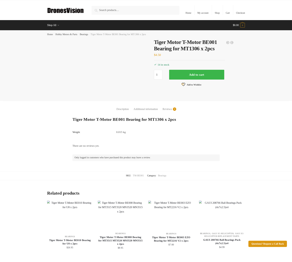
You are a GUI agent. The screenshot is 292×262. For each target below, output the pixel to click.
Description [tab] (122, 109)
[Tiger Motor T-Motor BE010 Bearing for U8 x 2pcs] (70, 216)
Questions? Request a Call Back (267, 244)
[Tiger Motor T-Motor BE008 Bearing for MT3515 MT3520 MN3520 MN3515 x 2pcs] (120, 215)
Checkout (240, 13)
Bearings (84, 34)
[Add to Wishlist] (88, 204)
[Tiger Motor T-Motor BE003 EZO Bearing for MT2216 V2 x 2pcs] (171, 215)
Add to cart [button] (70, 255)
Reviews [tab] (167, 109)
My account (203, 13)
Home (188, 13)
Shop (217, 13)
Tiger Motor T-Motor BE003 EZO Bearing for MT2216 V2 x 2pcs (171, 239)
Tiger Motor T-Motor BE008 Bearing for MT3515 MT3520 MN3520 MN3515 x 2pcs (120, 240)
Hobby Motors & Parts (66, 34)
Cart (228, 13)
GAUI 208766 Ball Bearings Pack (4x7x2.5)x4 (221, 242)
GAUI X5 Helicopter (223, 233)
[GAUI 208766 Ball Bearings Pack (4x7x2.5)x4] (222, 215)
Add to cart (196, 74)
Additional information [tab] (145, 109)
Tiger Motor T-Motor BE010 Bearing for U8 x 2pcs (70, 242)
